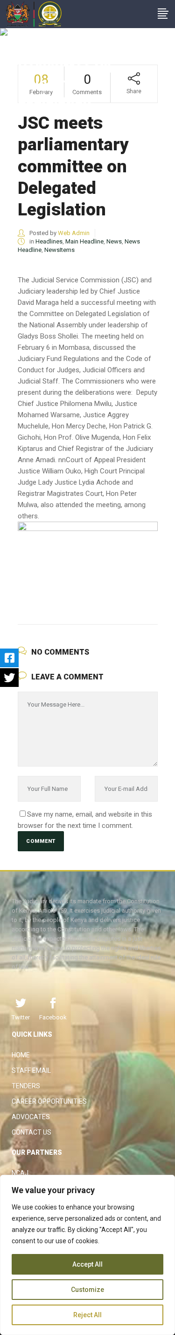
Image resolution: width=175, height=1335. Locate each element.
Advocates (31, 1117)
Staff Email (31, 1070)
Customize (87, 1289)
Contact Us (31, 1132)
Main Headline (84, 241)
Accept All (87, 1264)
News (114, 241)
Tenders (26, 1086)
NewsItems (59, 249)
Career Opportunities (49, 1101)
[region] (87, 1255)
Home (21, 1055)
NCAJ (20, 1173)
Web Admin (74, 232)
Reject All (87, 1315)
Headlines (49, 241)
